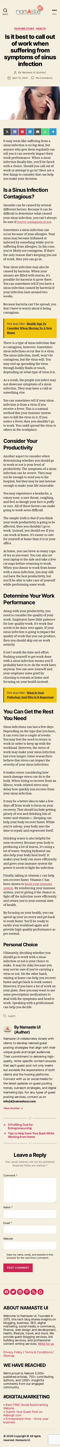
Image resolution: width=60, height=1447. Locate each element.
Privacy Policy (12, 1352)
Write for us (46, 1343)
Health (41, 28)
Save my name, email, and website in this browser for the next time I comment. (30, 1256)
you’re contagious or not (34, 222)
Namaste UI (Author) (34, 72)
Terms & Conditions (38, 1352)
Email (7, 1223)
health (11, 1016)
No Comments (44, 77)
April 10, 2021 (20, 77)
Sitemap (8, 1355)
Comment (10, 1175)
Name (7, 1207)
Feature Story (24, 28)
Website (8, 1238)
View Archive (13, 1108)
